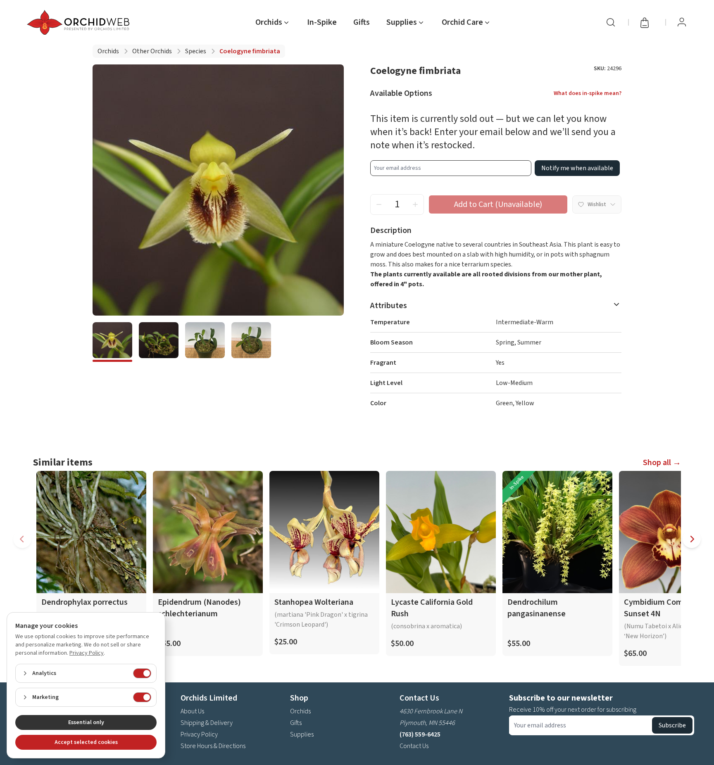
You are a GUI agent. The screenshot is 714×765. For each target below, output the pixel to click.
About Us (192, 711)
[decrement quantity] (379, 204)
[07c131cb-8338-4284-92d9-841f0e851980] (112, 342)
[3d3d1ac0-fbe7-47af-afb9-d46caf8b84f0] (251, 342)
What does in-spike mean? (587, 93)
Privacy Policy (199, 734)
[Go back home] (79, 22)
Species (195, 51)
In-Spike (322, 22)
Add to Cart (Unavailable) (498, 204)
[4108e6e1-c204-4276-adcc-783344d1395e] (205, 342)
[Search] (610, 22)
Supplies (302, 734)
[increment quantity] (415, 204)
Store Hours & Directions (213, 746)
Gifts (361, 22)
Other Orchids (152, 51)
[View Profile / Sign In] (682, 22)
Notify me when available (577, 168)
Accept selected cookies (86, 742)
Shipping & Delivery (207, 722)
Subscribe (672, 725)
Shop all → (662, 462)
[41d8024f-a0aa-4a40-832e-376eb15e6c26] (158, 342)
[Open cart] (647, 22)
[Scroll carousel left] (22, 539)
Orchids (108, 51)
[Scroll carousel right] (692, 539)
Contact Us (414, 746)
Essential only (86, 722)
